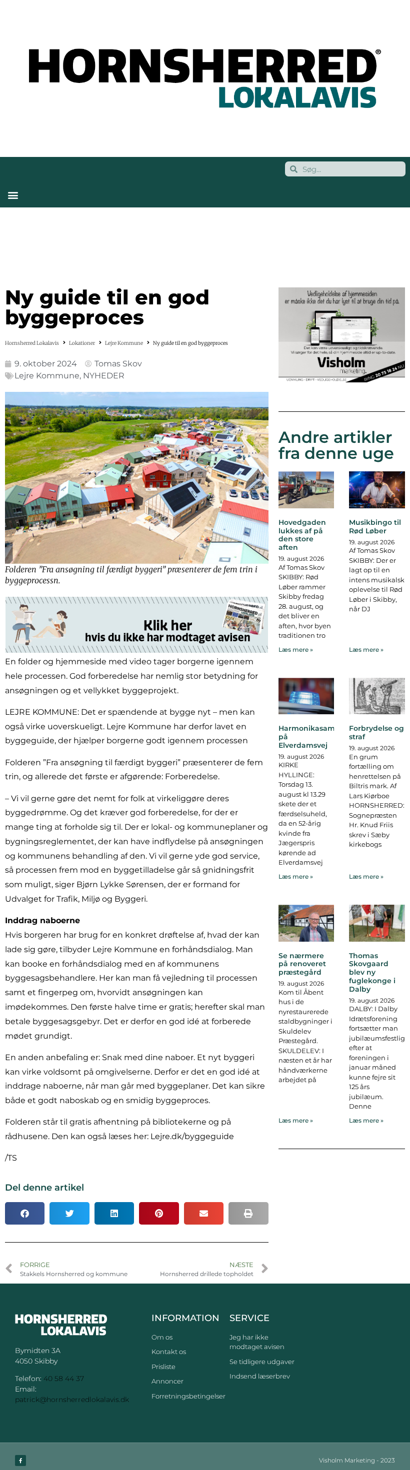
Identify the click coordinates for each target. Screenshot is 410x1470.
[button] (12, 194)
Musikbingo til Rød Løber (375, 526)
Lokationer (82, 343)
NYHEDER (103, 375)
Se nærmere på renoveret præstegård (302, 964)
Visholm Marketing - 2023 (357, 1460)
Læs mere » (295, 649)
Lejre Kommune (124, 343)
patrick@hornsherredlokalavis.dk (72, 1399)
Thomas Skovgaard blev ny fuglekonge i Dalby (372, 972)
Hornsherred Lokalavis (32, 343)
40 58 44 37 (64, 1378)
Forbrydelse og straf (376, 732)
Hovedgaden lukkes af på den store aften (302, 535)
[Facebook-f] (20, 1460)
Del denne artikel (44, 1187)
